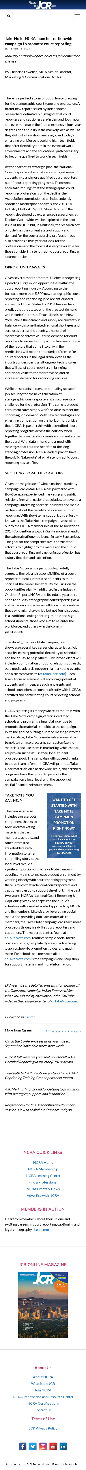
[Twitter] (33, 1446)
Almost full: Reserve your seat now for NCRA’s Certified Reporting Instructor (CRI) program (40, 1059)
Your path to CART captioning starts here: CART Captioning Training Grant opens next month (41, 1075)
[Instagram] (43, 1446)
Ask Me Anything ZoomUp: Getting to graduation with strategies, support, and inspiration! (42, 1091)
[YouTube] (53, 1446)
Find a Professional (43, 1182)
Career (29, 1017)
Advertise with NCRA (43, 1195)
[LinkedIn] (63, 1446)
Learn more (42, 1229)
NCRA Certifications (43, 1403)
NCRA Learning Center (43, 1175)
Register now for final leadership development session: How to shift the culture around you (39, 1107)
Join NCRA (43, 1390)
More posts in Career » (63, 1031)
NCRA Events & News (43, 1189)
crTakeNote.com (52, 674)
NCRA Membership (43, 1169)
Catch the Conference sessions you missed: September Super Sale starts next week (37, 1043)
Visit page (43, 4)
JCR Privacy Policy (43, 1428)
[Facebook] (23, 1446)
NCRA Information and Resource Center (43, 1397)
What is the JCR (43, 1383)
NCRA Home (43, 1162)
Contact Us (43, 1410)
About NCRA (43, 1377)
